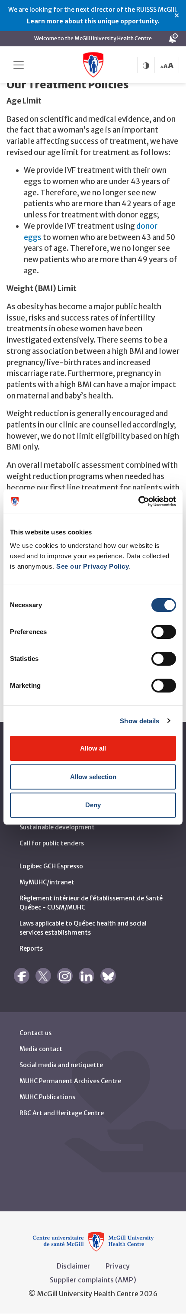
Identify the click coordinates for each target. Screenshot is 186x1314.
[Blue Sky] (108, 976)
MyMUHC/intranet (46, 882)
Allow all (93, 748)
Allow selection (93, 776)
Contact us (35, 1033)
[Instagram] (65, 976)
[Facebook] (21, 976)
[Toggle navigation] (18, 65)
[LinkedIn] (86, 976)
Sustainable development (57, 827)
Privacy (118, 1266)
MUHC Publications (47, 1097)
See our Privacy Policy (92, 566)
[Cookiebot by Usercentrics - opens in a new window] (138, 501)
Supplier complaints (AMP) (93, 1279)
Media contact (40, 1049)
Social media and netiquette (61, 1065)
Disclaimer (73, 1266)
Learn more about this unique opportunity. (93, 21)
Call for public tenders (51, 843)
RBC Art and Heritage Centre (61, 1113)
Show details (139, 721)
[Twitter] (43, 976)
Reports (31, 948)
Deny (93, 805)
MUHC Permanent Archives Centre (70, 1081)
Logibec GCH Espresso (51, 866)
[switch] (163, 632)
